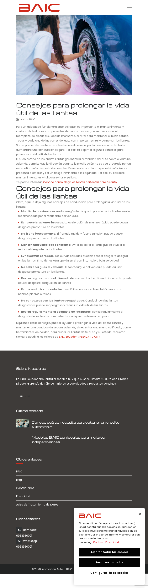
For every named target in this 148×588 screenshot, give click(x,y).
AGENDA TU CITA (89, 337)
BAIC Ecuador (68, 337)
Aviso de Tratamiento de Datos (37, 504)
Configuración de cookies (109, 573)
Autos (24, 119)
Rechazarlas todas (109, 562)
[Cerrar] (140, 514)
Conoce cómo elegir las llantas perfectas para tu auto (80, 182)
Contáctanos (25, 488)
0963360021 (24, 536)
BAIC (32, 119)
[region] (109, 546)
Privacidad (23, 496)
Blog (19, 480)
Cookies (98, 542)
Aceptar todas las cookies (109, 552)
